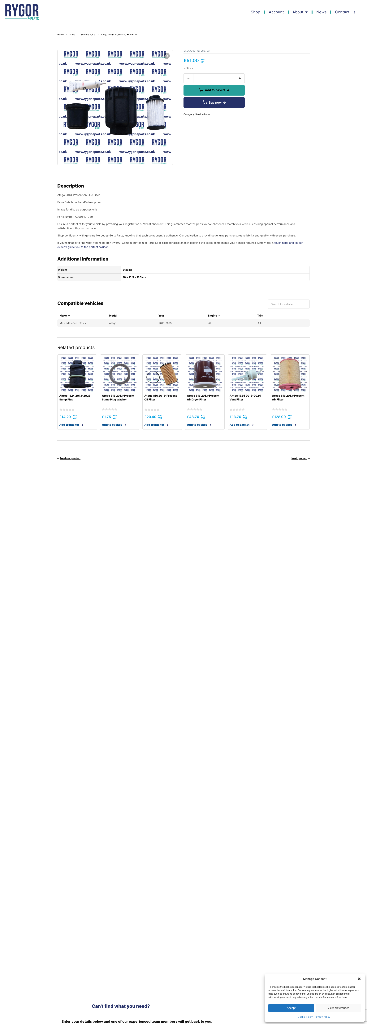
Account (276, 12)
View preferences (338, 1007)
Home (60, 34)
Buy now (215, 102)
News (321, 12)
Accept (291, 1007)
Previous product (70, 458)
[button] (359, 979)
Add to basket (215, 90)
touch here (281, 242)
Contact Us (345, 12)
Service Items (88, 34)
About (297, 12)
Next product (299, 458)
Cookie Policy (305, 1016)
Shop (255, 12)
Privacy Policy (322, 1016)
